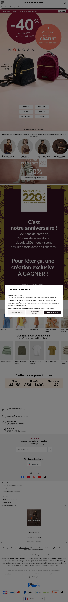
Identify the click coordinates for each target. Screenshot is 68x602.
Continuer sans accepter (34, 312)
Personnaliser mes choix (16, 312)
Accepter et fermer (52, 312)
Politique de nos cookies (47, 308)
